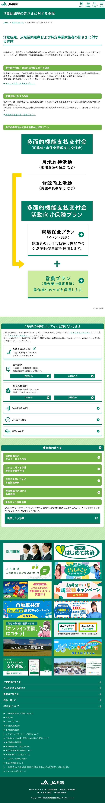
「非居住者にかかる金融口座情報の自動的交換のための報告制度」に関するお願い (38, 767)
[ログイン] (81, 4)
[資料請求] (88, 4)
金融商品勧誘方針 (13, 726)
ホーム (5, 23)
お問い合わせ (18, 431)
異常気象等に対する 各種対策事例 (16, 481)
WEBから (29, 376)
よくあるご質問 (19, 420)
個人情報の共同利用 (13, 742)
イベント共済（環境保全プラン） (20, 83)
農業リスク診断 (15, 518)
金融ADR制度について (15, 763)
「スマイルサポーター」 (18, 335)
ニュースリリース (13, 722)
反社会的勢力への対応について (18, 755)
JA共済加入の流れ (20, 408)
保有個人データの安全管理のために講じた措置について (27, 738)
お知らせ (9, 717)
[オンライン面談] (94, 4)
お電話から (73, 376)
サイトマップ (36, 789)
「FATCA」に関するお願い (16, 759)
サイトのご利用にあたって (16, 771)
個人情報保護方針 (13, 730)
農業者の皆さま (18, 23)
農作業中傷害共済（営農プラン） (20, 115)
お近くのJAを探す (69, 789)
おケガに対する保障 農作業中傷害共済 (16, 469)
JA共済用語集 (51, 789)
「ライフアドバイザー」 (79, 332)
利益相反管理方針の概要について (19, 751)
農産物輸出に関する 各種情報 (16, 492)
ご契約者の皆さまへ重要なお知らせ (19, 713)
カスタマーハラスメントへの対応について (22, 734)
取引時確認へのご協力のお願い (18, 746)
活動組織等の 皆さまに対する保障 (16, 457)
